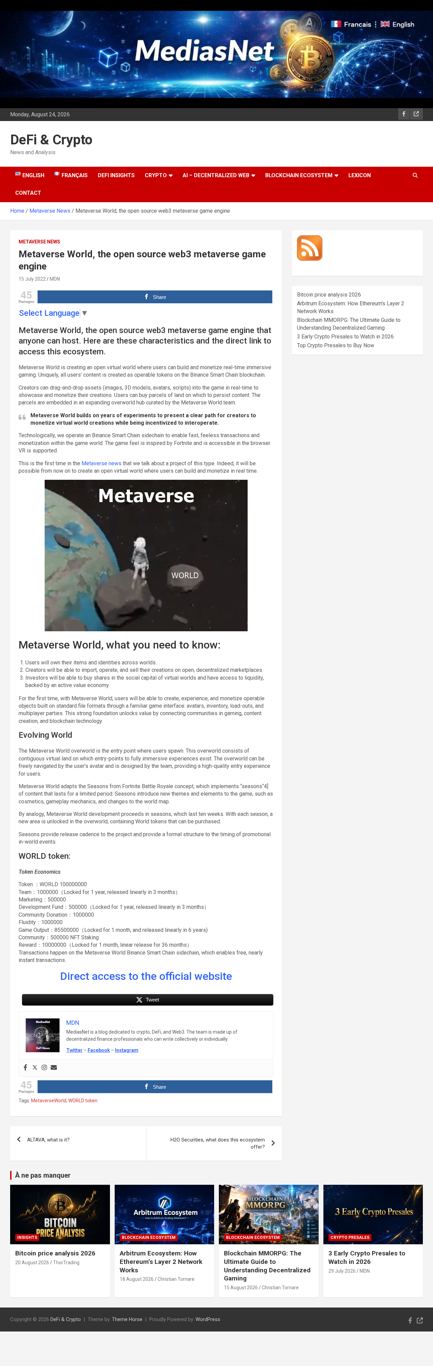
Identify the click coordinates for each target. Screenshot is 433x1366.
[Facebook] (25, 1067)
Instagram (126, 1050)
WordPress (208, 1319)
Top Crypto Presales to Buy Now (335, 345)
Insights (27, 1237)
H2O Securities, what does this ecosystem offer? (217, 1143)
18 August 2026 (137, 1279)
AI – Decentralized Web (216, 175)
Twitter (74, 1050)
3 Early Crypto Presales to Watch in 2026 (345, 336)
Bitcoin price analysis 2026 (329, 294)
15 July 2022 (32, 279)
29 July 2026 (342, 1271)
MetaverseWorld (48, 1100)
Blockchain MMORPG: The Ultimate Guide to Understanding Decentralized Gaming (267, 1265)
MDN (55, 279)
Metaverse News (39, 241)
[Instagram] (44, 1067)
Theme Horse (127, 1319)
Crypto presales (350, 1237)
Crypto (156, 175)
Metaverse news (101, 463)
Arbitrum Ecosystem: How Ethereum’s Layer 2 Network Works (161, 1261)
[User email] (54, 1067)
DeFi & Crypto (51, 140)
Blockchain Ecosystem (299, 175)
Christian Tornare (176, 1279)
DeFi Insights (116, 175)
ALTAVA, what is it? (48, 1140)
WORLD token (82, 1100)
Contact (28, 193)
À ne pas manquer (43, 1175)
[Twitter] (35, 1067)
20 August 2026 (32, 1262)
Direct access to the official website (146, 976)
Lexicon (359, 175)
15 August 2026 (241, 1287)
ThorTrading (66, 1262)
